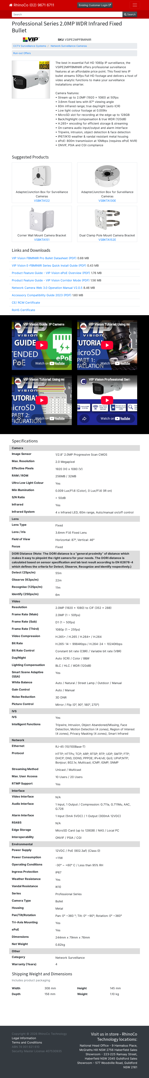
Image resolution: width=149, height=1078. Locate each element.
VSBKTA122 (42, 200)
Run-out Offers (22, 53)
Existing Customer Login (93, 5)
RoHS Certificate (23, 310)
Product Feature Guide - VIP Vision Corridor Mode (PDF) (51, 280)
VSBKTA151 (41, 239)
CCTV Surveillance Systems (29, 45)
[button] (15, 79)
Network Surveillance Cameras (69, 45)
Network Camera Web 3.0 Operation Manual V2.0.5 (47, 288)
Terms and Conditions (27, 1042)
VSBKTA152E (107, 239)
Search (131, 14)
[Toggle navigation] (135, 5)
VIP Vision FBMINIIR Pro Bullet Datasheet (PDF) (44, 258)
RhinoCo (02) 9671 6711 (33, 5)
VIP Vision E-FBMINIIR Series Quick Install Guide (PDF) (49, 265)
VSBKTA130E (107, 200)
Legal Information (24, 1038)
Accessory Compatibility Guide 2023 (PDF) (41, 295)
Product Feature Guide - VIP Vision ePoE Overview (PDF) (51, 273)
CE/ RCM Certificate (26, 302)
